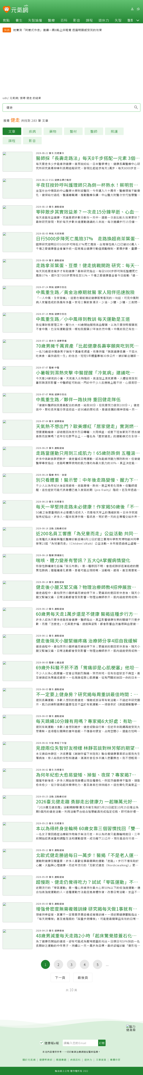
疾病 (32, 131)
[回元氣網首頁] (19, 9)
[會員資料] (132, 9)
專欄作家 (115, 1059)
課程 (89, 20)
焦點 (6, 20)
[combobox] (71, 107)
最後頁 (83, 977)
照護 (114, 131)
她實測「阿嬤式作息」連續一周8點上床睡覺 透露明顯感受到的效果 (57, 30)
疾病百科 (75, 1059)
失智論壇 (35, 20)
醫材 (73, 131)
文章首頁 (101, 1059)
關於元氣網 (29, 1059)
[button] (137, 20)
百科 (64, 20)
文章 (11, 131)
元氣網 (14, 98)
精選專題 (61, 1059)
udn (5, 98)
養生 (19, 20)
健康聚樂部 (45, 1059)
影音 (76, 20)
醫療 (51, 20)
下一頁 (60, 977)
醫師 (93, 131)
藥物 (52, 131)
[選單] (138, 9)
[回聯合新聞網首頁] (6, 9)
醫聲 (130, 20)
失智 (118, 20)
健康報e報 (52, 1043)
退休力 (103, 20)
